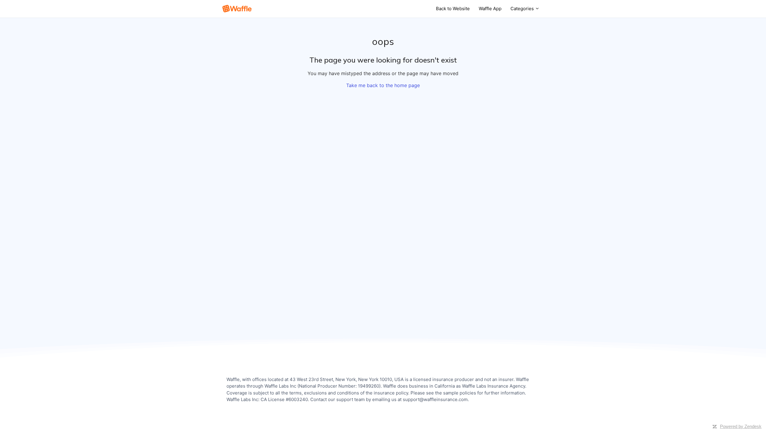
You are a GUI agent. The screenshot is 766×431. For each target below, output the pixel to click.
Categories (522, 8)
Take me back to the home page (383, 85)
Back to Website (453, 8)
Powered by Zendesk (741, 426)
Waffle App (490, 8)
